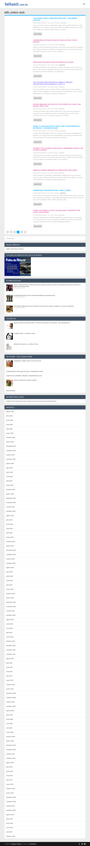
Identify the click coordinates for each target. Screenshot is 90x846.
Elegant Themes (16, 844)
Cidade (56, 45)
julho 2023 (9, 572)
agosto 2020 (10, 710)
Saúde (56, 87)
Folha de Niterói (42, 23)
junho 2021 (9, 667)
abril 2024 (9, 533)
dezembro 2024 (11, 498)
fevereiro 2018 (10, 836)
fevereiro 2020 (10, 736)
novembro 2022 (11, 606)
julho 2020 (9, 715)
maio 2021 (9, 671)
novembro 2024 (11, 502)
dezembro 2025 (11, 446)
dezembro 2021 (11, 645)
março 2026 (9, 433)
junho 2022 (9, 624)
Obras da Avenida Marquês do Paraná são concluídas (55, 170)
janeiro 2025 (10, 494)
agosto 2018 (10, 814)
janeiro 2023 (10, 598)
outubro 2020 (10, 702)
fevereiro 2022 (10, 641)
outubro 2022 (10, 611)
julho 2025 (9, 468)
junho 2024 (9, 524)
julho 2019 (9, 767)
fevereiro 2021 (10, 684)
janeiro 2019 (10, 793)
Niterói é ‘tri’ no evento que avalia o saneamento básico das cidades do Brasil (58, 149)
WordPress (33, 844)
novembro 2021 (11, 650)
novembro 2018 (11, 801)
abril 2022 (9, 632)
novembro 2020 (11, 697)
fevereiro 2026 (10, 437)
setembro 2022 (10, 615)
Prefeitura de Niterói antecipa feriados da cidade (53, 62)
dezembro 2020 (11, 693)
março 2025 (9, 485)
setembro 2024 (10, 511)
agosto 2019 (10, 762)
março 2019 (9, 784)
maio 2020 (9, 723)
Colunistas (57, 23)
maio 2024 (9, 528)
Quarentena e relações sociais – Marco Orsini (52, 190)
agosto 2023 (10, 567)
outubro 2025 (10, 455)
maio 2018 (9, 827)
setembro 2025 (10, 459)
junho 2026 (9, 420)
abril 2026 (9, 429)
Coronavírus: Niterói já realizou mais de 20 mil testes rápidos (55, 41)
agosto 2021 (10, 658)
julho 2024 (9, 520)
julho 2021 (9, 663)
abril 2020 (9, 728)
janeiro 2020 (10, 741)
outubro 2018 (10, 806)
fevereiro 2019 (10, 788)
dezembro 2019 (11, 745)
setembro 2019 (10, 758)
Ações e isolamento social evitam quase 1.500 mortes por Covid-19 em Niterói (56, 211)
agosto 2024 (10, 515)
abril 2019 (9, 780)
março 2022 (9, 637)
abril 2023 (9, 585)
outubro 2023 (10, 559)
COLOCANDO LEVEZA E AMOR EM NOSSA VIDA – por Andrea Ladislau (55, 19)
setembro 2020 (10, 706)
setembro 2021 (10, 654)
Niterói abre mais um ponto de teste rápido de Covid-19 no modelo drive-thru (57, 105)
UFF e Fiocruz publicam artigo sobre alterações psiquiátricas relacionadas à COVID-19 (52, 83)
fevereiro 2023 (10, 593)
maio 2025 (9, 476)
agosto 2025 (10, 463)
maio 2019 (9, 775)
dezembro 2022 (11, 602)
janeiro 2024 (10, 546)
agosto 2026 (10, 411)
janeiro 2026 (10, 442)
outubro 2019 (10, 754)
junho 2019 (9, 771)
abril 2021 (9, 676)
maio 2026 (9, 424)
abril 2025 (9, 481)
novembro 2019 (11, 749)
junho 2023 (9, 576)
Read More (37, 34)
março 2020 (9, 732)
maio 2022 (9, 628)
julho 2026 (9, 416)
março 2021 (9, 680)
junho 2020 (9, 719)
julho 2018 (9, 819)
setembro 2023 (10, 563)
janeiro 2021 (10, 689)
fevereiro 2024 (10, 541)
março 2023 (9, 589)
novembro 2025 (11, 450)
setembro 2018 (10, 810)
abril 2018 (9, 832)
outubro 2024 (10, 507)
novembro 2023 (11, 554)
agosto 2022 (10, 619)
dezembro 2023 (11, 550)
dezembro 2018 (11, 797)
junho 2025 (9, 472)
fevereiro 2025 (10, 489)
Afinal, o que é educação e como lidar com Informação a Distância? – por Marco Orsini (56, 127)
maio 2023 (9, 580)
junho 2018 (9, 823)
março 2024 (9, 537)
